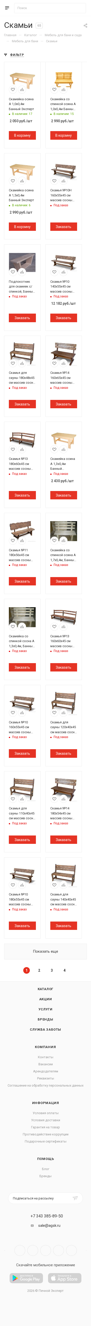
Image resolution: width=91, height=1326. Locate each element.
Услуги (45, 1009)
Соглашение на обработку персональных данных (45, 1085)
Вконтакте (19, 1250)
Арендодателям (45, 1071)
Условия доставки (45, 1120)
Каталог (46, 989)
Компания (45, 1047)
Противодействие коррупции (46, 1134)
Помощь (45, 1159)
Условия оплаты (46, 1113)
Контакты (45, 1057)
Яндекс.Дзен (71, 1250)
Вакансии (45, 1064)
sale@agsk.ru (49, 1225)
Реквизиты (45, 1078)
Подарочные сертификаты (45, 1141)
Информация (45, 1103)
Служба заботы (45, 1029)
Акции (45, 999)
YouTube (45, 1250)
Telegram (32, 1250)
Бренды (45, 1019)
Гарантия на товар (45, 1127)
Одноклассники (58, 1250)
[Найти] (80, 8)
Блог (45, 1169)
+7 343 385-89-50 (47, 1216)
